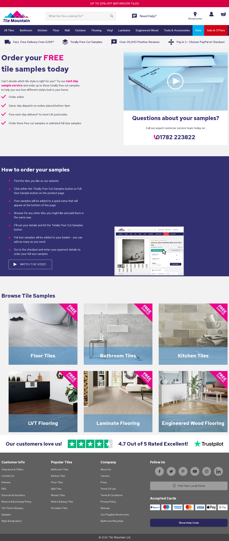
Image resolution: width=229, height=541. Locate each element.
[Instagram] (206, 471)
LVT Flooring (43, 423)
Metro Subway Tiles (62, 501)
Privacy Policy (108, 501)
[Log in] (211, 14)
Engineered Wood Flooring (193, 423)
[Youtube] (195, 471)
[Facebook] (159, 471)
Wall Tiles (56, 488)
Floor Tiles (43, 356)
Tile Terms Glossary (12, 508)
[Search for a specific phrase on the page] (112, 16)
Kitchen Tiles (193, 356)
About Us (106, 469)
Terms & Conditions (112, 495)
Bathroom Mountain (112, 521)
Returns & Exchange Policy (16, 501)
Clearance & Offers (12, 469)
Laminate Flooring (118, 423)
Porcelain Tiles (59, 508)
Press (104, 482)
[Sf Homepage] (16, 16)
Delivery (6, 482)
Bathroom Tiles (118, 356)
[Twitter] (171, 471)
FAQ (3, 488)
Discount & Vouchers (13, 495)
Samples (6, 514)
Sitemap (105, 508)
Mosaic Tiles (58, 495)
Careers (105, 475)
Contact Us (7, 475)
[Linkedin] (218, 471)
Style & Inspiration (11, 521)
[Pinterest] (183, 471)
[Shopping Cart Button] (223, 14)
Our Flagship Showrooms (115, 514)
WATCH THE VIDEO (33, 264)
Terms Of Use (108, 488)
